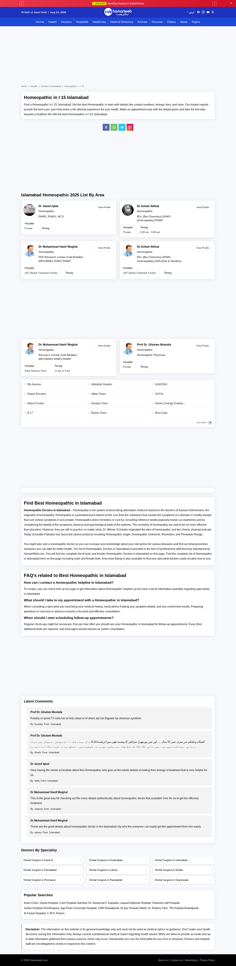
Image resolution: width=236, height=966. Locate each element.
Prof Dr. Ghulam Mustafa (154, 344)
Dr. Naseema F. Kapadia (103, 902)
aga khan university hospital (78, 908)
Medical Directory (121, 21)
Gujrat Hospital (49, 902)
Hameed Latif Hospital (166, 902)
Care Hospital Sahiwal (73, 902)
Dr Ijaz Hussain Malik (133, 908)
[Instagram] (203, 12)
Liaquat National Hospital (135, 902)
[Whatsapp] (114, 127)
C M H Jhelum (55, 913)
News (183, 21)
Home (40, 21)
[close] (231, 3)
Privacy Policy (207, 960)
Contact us (176, 960)
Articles (142, 21)
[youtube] (208, 12)
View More (201, 422)
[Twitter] (122, 127)
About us (163, 960)
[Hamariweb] (118, 12)
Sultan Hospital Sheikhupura (41, 908)
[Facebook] (106, 127)
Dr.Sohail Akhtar (148, 206)
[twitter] (212, 12)
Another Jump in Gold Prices (119, 3)
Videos (171, 21)
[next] (214, 3)
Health (52, 21)
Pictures (157, 21)
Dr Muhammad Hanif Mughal (58, 246)
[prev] (22, 3)
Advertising (191, 960)
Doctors (66, 21)
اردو (191, 12)
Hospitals (82, 21)
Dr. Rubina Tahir (158, 908)
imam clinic (31, 902)
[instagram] (129, 127)
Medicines (99, 21)
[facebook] (198, 12)
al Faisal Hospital (35, 913)
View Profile (104, 207)
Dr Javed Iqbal (48, 206)
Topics (196, 21)
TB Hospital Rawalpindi (183, 908)
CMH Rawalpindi (108, 908)
